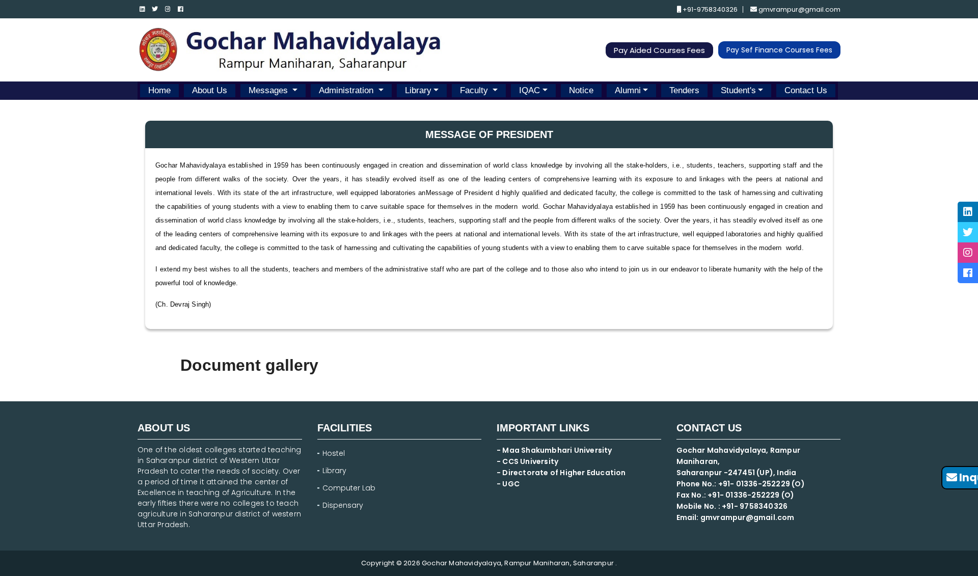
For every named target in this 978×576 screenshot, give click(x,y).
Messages (269, 90)
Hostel (333, 453)
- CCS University (527, 461)
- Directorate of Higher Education (562, 473)
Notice (581, 90)
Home (159, 90)
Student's (738, 90)
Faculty (475, 90)
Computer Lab (349, 488)
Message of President (461, 193)
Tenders (684, 90)
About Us (209, 90)
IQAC (529, 90)
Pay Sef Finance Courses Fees (779, 50)
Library (418, 90)
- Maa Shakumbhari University (555, 450)
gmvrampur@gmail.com (798, 9)
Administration (347, 90)
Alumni (628, 90)
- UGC (508, 484)
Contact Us (805, 90)
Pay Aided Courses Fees (659, 50)
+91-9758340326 (709, 9)
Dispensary (342, 505)
